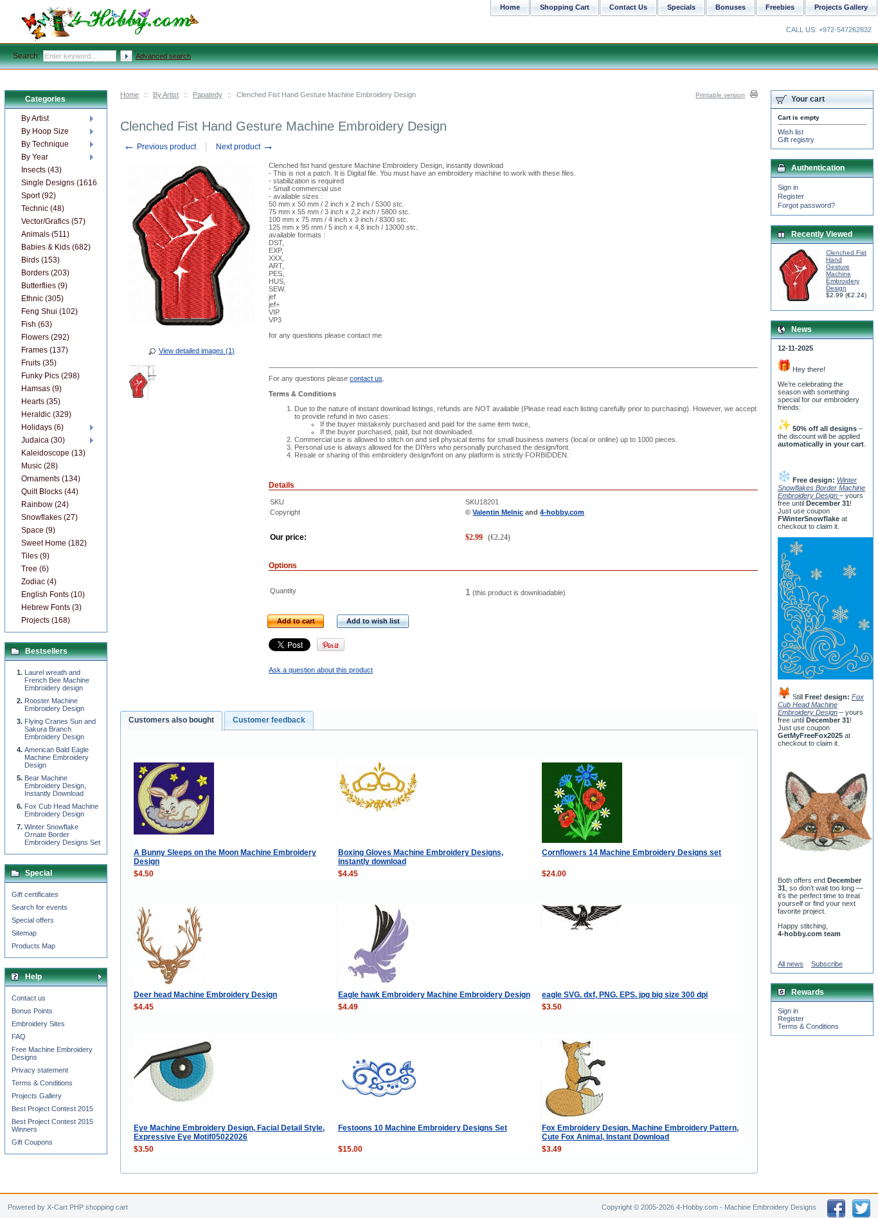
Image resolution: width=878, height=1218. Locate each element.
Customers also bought (171, 719)
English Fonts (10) (53, 594)
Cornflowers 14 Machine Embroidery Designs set (631, 852)
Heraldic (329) (46, 414)
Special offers (33, 920)
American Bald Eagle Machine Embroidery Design (56, 757)
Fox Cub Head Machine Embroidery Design (61, 810)
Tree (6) (35, 568)
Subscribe (827, 964)
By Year (34, 156)
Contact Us (628, 7)
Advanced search (163, 56)
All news (790, 964)
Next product (245, 146)
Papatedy (207, 94)
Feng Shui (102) (49, 311)
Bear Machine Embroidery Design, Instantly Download (55, 785)
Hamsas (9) (41, 388)
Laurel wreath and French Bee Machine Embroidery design (56, 680)
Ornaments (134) (50, 478)
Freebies (780, 7)
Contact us (29, 998)
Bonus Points (32, 1011)
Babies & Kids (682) (56, 247)
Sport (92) (38, 195)
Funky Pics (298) (50, 375)
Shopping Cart (564, 7)
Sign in (788, 187)
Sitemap (24, 933)
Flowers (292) (45, 337)
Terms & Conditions (42, 1083)
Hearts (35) (40, 401)
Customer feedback (269, 719)
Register (791, 196)
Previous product (159, 146)
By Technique (45, 144)
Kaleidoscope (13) (53, 452)
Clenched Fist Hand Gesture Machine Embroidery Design (846, 270)
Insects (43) (41, 169)
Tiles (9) (35, 555)
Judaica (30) (43, 440)
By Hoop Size (45, 131)
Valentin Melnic (497, 512)
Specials (681, 7)
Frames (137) (44, 350)
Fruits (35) (39, 362)
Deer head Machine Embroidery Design (205, 994)
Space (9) (38, 530)
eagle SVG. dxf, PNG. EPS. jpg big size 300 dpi (625, 994)
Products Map (33, 946)
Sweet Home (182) (54, 543)
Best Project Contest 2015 (52, 1108)
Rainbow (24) (45, 504)
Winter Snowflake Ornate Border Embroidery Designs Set (62, 834)
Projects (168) (45, 620)
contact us (366, 378)
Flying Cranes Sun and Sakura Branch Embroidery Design (60, 729)
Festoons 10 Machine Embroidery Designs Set (422, 1127)
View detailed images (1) (197, 351)
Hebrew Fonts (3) (51, 607)
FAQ (19, 1036)
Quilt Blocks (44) (49, 491)
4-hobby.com (562, 512)
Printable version (720, 94)
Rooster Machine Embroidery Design (54, 704)
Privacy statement (40, 1070)
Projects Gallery (37, 1096)
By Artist (166, 94)
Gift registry (796, 139)
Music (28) (39, 465)
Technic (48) (42, 208)
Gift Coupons (32, 1142)
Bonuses (730, 7)
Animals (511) (45, 234)
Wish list (790, 132)
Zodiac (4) (39, 581)
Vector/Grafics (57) (53, 221)
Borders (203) (45, 272)
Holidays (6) (42, 427)
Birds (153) (40, 259)
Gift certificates (35, 894)
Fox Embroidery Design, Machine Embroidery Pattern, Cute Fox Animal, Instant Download (640, 1132)
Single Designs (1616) (58, 182)
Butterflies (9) (44, 285)
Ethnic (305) (42, 298)
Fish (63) (36, 324)
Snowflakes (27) (49, 517)
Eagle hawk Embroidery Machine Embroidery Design (434, 994)
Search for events (39, 907)
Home (129, 94)
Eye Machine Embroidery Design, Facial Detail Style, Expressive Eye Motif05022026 (229, 1132)
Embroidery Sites (38, 1024)
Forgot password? (806, 205)
